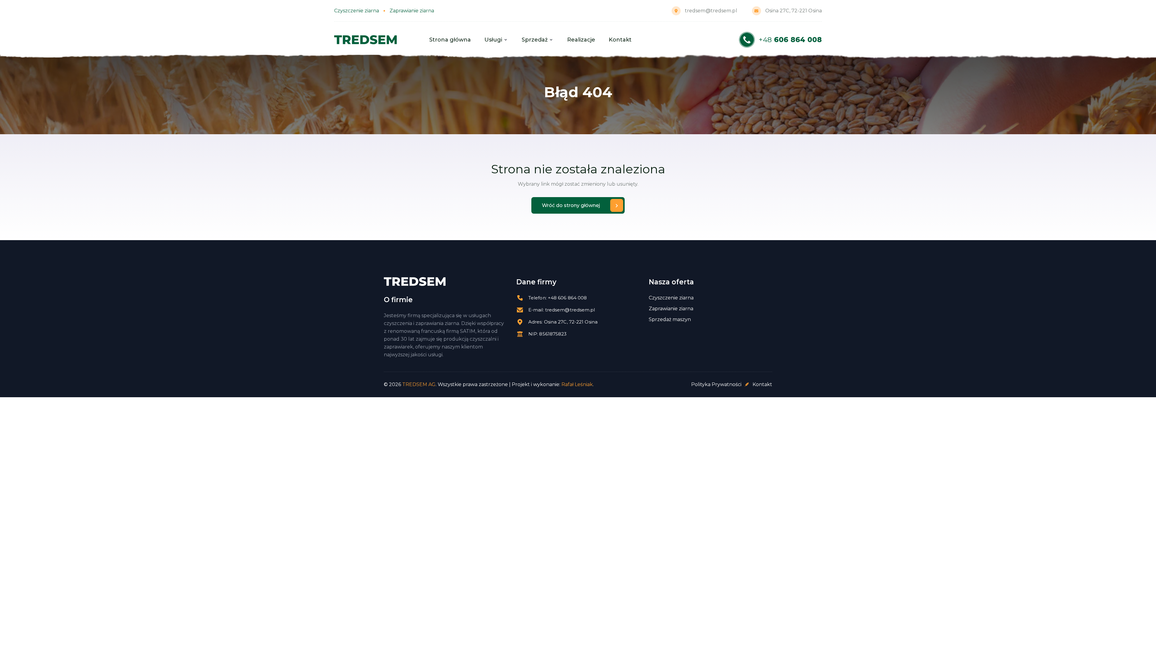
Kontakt (620, 39)
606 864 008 (790, 40)
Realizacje (581, 39)
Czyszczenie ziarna (671, 298)
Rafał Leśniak (577, 384)
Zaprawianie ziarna (671, 308)
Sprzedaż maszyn (670, 319)
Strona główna (450, 39)
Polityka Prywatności (716, 384)
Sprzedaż (535, 39)
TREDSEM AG (419, 384)
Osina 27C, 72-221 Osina (793, 10)
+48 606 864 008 (567, 298)
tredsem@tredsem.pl (711, 10)
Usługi (493, 39)
